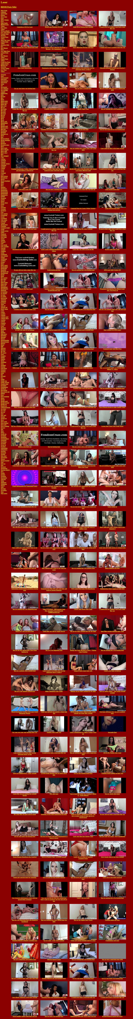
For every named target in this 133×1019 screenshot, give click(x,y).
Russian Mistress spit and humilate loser (54, 978)
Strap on (3, 445)
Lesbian (3, 315)
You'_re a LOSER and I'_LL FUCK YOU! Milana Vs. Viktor (112, 368)
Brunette (3, 143)
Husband (3, 290)
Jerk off (3, 306)
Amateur (3, 74)
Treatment (4, 478)
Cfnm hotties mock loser (112, 189)
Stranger (3, 443)
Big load (3, 113)
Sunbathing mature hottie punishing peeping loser (24, 589)
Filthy (2, 232)
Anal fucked (4, 81)
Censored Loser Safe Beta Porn (112, 349)
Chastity (3, 162)
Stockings (3, 442)
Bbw (2, 98)
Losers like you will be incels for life (83, 249)
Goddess (3, 260)
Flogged (3, 242)
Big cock (3, 110)
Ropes (2, 398)
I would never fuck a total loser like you (54, 753)
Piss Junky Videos (4, 28)
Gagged (3, 249)
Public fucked (5, 382)
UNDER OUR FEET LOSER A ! (53, 109)
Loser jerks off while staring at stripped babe (112, 548)
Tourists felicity (5, 470)
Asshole (3, 92)
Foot (2, 243)
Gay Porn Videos (4, 70)
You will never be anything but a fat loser (25, 527)
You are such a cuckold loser (83, 88)
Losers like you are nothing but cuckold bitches (24, 794)
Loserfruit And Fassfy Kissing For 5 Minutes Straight (54, 487)
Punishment (4, 387)
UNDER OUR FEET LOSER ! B (24, 148)
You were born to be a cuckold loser (83, 330)
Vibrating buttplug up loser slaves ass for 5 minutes (112, 68)
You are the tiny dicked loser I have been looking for (25, 651)
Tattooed (3, 453)
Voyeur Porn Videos (4, 37)
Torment (3, 467)
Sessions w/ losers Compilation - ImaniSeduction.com (54, 289)
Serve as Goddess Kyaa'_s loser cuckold (24, 773)
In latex (3, 295)
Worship (3, 489)
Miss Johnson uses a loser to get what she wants (54, 569)
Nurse (2, 360)
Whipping (4, 484)
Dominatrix (4, 195)
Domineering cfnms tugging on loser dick (112, 589)
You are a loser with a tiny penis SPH (54, 368)
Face (2, 212)
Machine (3, 328)
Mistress (3, 348)
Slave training (5, 426)
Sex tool (3, 410)
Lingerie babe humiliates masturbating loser (54, 88)
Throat (3, 459)
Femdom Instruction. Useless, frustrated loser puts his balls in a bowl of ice (24, 169)
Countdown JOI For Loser (25, 27)
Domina (3, 187)
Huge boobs (4, 282)
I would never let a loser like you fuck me (83, 189)
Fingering (4, 235)
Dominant (4, 188)
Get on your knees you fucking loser (24, 88)
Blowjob (3, 129)
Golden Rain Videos (4, 42)
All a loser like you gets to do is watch (25, 814)
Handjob (3, 270)
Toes (2, 465)
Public (3, 379)
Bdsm (2, 99)
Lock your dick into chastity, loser (83, 836)
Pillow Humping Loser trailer (54, 691)
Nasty (2, 354)
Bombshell (4, 131)
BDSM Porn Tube (8, 7)
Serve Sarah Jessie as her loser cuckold (112, 857)
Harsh (2, 274)
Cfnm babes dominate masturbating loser (24, 465)
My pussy (3, 353)
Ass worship (4, 90)
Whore (3, 485)
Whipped (3, 482)
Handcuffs (4, 268)
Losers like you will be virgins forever (54, 631)
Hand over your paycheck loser (25, 631)
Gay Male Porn (5, 51)
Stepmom (3, 440)
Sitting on (4, 418)
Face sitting (4, 213)
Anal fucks (4, 82)
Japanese (3, 299)
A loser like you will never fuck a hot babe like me (24, 109)
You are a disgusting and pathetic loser (24, 959)
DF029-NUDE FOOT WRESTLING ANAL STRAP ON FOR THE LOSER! (83, 712)
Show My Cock (5, 40)
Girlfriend (4, 259)
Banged (3, 96)
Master (3, 339)
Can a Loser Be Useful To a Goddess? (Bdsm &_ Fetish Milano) (83, 794)
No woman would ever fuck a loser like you (83, 407)
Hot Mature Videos (4, 56)
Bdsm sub (4, 104)
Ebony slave (4, 203)
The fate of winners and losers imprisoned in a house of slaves (54, 837)
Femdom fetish (5, 228)
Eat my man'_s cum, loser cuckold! (54, 940)
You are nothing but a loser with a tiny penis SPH (83, 149)
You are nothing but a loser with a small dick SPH (83, 753)
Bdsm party (4, 103)
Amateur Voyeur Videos (5, 67)
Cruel (2, 171)
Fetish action (4, 231)
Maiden (3, 332)
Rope (2, 395)
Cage (2, 157)
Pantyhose (4, 368)
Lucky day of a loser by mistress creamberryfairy (83, 857)
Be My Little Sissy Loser (112, 249)
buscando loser (112, 732)
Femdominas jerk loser (112, 940)
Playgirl (3, 376)
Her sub (3, 281)
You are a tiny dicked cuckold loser (24, 691)
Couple (3, 168)
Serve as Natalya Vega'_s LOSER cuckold (54, 857)
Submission (4, 448)
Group (3, 262)
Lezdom (3, 320)
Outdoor (3, 365)
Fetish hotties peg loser (54, 270)
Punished (3, 385)
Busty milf (4, 151)
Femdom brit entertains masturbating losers (54, 129)
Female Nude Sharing (5, 34)
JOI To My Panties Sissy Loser (112, 753)
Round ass (4, 406)
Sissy (2, 414)
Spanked (3, 435)
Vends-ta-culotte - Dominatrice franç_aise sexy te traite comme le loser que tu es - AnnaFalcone (83, 816)
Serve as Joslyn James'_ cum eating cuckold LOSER (112, 692)
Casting (3, 159)
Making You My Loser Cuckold (83, 229)
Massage (3, 337)
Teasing (3, 454)
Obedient (3, 362)
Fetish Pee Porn (5, 62)
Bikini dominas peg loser (112, 568)
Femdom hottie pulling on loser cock (112, 773)
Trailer (3, 473)
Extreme (3, 207)
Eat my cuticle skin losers (112, 794)
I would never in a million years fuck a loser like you (112, 27)
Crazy (2, 170)
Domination (4, 193)
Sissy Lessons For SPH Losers (112, 330)
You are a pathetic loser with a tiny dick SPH (24, 978)
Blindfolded (4, 123)
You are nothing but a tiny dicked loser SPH (25, 47)
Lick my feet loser (83, 129)
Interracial (4, 298)
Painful (3, 367)
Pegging (3, 371)
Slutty (2, 432)
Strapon (3, 446)
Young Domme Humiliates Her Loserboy (25, 857)
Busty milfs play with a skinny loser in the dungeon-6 (112, 528)
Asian (2, 84)
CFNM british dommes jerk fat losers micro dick (54, 774)
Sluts (2, 431)
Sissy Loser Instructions (25, 68)
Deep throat (4, 176)
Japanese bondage (3, 302)
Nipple (3, 357)
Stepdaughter (5, 439)
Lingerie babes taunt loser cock (83, 671)
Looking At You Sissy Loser (25, 289)
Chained (3, 160)
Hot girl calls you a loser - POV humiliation (112, 836)
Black (2, 120)
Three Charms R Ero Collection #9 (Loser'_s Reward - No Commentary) (54, 48)
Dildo (2, 182)
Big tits (3, 115)
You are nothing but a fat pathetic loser (83, 568)
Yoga (2, 492)
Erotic (2, 204)
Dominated (4, 190)
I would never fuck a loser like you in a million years (83, 528)
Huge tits (3, 285)
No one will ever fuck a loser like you (25, 270)
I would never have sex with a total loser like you (112, 169)
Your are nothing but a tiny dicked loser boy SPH (54, 920)
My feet (3, 351)
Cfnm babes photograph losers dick (24, 129)
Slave (2, 420)
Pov (2, 378)
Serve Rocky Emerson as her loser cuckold (24, 997)
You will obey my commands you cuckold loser (83, 487)
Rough (3, 399)
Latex (2, 310)
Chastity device (5, 163)
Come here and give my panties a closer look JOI (54, 712)
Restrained (4, 390)
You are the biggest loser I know (83, 920)
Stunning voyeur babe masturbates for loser (54, 814)
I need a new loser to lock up (112, 671)
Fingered (3, 234)
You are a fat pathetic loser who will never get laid (112, 310)
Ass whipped (4, 88)
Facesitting (4, 215)
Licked (3, 321)
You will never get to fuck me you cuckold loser (83, 878)
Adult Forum (5, 63)
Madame (3, 329)
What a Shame (5, 31)
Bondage (3, 132)
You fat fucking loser (54, 447)
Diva (2, 185)
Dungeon (3, 198)
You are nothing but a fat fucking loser (112, 109)
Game (2, 253)
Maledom (3, 335)
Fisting (3, 240)
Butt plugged (4, 156)
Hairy (2, 263)
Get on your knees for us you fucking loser (112, 129)
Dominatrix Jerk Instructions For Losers (54, 68)
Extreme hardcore (3, 209)
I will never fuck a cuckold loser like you (25, 349)
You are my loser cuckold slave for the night (83, 631)
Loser (2, 326)
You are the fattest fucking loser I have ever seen (83, 507)
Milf (2, 346)
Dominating (4, 192)
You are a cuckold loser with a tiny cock (25, 229)
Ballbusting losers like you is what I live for (83, 1016)
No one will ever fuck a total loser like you (112, 814)
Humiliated (4, 287)
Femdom (3, 226)
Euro (2, 206)
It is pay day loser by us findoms (24, 330)
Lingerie (3, 323)
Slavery (3, 428)
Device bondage (5, 181)
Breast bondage (5, 140)
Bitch (2, 118)
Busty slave (4, 153)
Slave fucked (4, 423)
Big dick (3, 112)
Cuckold (3, 173)
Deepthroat (4, 178)
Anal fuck (4, 79)
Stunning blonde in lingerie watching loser (24, 940)
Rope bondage (5, 396)
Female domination (4, 223)
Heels (2, 276)
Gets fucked (4, 256)
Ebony (3, 201)
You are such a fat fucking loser (54, 1016)
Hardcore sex (4, 271)
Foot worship (5, 246)
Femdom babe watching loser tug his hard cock (53, 466)
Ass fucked (4, 87)
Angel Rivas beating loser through (83, 27)
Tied (2, 462)
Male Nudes (4, 23)
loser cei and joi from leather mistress (54, 877)
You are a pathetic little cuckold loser (25, 671)
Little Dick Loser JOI (24, 189)
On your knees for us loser (83, 289)
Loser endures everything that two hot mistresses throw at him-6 (83, 68)
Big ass (3, 107)
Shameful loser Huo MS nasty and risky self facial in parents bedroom (54, 589)
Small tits (3, 434)
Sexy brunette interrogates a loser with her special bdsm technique (24, 898)
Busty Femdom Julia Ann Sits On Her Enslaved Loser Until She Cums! (54, 169)
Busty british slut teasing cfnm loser (24, 407)
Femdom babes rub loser (112, 920)
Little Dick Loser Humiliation (112, 447)
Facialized (4, 218)
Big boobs (4, 109)
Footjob (3, 248)
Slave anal (4, 421)
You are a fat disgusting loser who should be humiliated (25, 920)
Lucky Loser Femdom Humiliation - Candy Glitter (54, 250)
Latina (3, 312)
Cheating (3, 165)
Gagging (3, 251)
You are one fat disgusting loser (54, 309)
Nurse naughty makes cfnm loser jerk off (25, 1016)
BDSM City (4, 65)
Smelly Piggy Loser (83, 109)
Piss (2, 374)
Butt (2, 154)
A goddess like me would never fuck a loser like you (54, 149)
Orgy (2, 364)
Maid (2, 331)
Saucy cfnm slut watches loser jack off (25, 568)
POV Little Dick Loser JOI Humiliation (83, 589)
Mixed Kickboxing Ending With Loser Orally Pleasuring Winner (24, 712)
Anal (2, 76)
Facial (2, 217)
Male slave (4, 334)
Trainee (3, 474)
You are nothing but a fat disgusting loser (83, 309)
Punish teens (4, 384)
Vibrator (3, 479)
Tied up (3, 464)
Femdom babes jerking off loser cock (25, 309)
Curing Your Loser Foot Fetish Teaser (112, 426)
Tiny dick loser (54, 794)
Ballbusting (4, 93)
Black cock (4, 121)
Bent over (3, 106)
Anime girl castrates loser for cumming (24, 877)
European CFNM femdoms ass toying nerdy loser (83, 548)
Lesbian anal (4, 317)
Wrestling (4, 490)
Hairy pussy (4, 265)
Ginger (3, 257)
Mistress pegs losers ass (24, 447)
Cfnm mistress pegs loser (112, 208)
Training (3, 476)
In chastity (4, 293)
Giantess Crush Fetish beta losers (83, 368)
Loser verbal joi (112, 506)
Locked (3, 324)
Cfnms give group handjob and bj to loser (83, 940)
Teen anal (3, 456)
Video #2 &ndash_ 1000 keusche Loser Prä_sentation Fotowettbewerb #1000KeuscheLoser (54, 611)
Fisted (2, 238)
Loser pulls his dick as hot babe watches (112, 148)
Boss (2, 137)
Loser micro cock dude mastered (112, 877)
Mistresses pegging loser (25, 208)
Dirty (2, 184)
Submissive (4, 449)
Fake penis (4, 220)
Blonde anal (4, 126)
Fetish (2, 229)
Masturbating (5, 340)
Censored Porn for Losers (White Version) (83, 208)
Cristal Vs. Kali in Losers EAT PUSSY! (54, 330)
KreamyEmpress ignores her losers (112, 1016)
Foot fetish (4, 245)
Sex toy (3, 412)
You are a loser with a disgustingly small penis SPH (53, 548)
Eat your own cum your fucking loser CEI (24, 732)
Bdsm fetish (4, 101)
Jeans (2, 304)
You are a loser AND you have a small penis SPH (112, 89)
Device (3, 179)
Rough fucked (5, 403)
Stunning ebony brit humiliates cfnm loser (53, 997)
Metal (2, 345)
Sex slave (3, 409)
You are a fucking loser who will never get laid (24, 426)
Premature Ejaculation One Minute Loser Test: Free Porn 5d (112, 289)
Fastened (3, 221)
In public (3, 296)
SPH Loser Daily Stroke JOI (112, 270)
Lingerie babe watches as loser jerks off (54, 506)
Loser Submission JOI (54, 349)
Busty (2, 146)
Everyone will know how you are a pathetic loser (112, 712)
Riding (3, 393)
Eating (3, 199)
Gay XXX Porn (5, 32)
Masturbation (5, 342)
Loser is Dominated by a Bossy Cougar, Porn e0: (83, 733)
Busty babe (4, 148)
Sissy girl (3, 415)
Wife (2, 487)
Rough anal (4, 401)
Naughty (3, 356)
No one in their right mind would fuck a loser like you (112, 229)
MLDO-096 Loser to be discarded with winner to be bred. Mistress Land (83, 169)
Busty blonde (4, 149)
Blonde (3, 124)
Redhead (3, 389)
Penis (2, 373)
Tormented (4, 468)
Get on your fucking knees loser (83, 773)
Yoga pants (4, 493)
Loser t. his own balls (83, 898)
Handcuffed (4, 267)
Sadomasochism (5, 407)
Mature (3, 343)
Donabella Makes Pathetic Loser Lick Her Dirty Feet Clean (83, 466)
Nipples (3, 359)
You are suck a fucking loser (54, 189)
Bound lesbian (5, 138)
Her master (4, 278)
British (3, 142)
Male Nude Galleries (4, 11)
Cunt (2, 174)
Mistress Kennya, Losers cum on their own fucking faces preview (53, 209)
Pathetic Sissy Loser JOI (54, 732)
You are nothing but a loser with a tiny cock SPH (54, 427)
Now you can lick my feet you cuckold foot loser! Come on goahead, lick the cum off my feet (54, 899)
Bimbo (3, 117)
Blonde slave (4, 128)
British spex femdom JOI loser (54, 27)
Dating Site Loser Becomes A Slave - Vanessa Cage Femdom (83, 651)
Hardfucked (4, 273)
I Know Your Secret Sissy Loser (83, 609)
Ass (2, 85)
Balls (2, 95)
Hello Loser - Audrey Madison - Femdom (25, 368)
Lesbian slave (5, 318)
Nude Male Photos (4, 14)
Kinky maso (4, 309)
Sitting (3, 417)
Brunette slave (5, 145)
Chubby (3, 167)
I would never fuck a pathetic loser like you (112, 47)
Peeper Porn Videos (4, 59)
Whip (2, 481)
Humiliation (4, 288)
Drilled (3, 196)
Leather (3, 314)
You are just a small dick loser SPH (112, 959)
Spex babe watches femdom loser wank (112, 631)
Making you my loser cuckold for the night (83, 691)
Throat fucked (5, 460)
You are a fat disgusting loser (54, 388)
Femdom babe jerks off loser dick (83, 388)
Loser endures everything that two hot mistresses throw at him (25, 753)
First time (4, 237)
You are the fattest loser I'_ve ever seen (24, 388)
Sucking (3, 451)
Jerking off (4, 307)
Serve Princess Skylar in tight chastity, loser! (112, 407)
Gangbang (4, 254)
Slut (2, 429)
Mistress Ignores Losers (54, 959)
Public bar (4, 381)
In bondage (4, 292)
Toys (2, 471)
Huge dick (4, 284)
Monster (3, 349)
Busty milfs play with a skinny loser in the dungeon (24, 548)
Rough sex (4, 404)
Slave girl (3, 424)
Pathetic (3, 370)
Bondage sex (4, 134)
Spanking (3, 437)
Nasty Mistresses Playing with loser (83, 47)
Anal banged (4, 78)
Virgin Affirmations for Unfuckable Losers (24, 486)
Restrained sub (5, 392)
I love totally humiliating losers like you (24, 506)
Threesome (4, 457)
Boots (2, 135)
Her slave (3, 279)
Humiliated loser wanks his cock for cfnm (24, 249)
